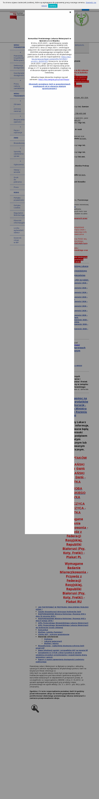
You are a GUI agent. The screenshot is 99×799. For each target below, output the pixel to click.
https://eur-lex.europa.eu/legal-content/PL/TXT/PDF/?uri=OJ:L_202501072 (51, 59)
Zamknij (52, 6)
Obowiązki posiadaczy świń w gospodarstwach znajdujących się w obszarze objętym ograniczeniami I (49, 86)
